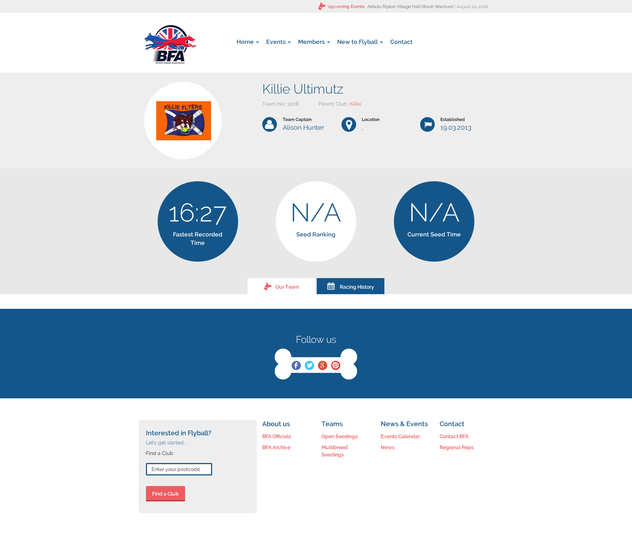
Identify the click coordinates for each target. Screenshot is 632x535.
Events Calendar (400, 436)
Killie (355, 104)
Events (276, 41)
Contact (401, 41)
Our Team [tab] (287, 287)
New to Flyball (358, 41)
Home (246, 41)
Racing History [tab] (357, 287)
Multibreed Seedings (334, 451)
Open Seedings (339, 436)
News (388, 447)
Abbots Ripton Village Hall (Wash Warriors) (410, 6)
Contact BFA (454, 436)
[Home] (170, 44)
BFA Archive (276, 447)
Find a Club (165, 494)
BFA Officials (276, 436)
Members (312, 41)
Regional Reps (457, 447)
